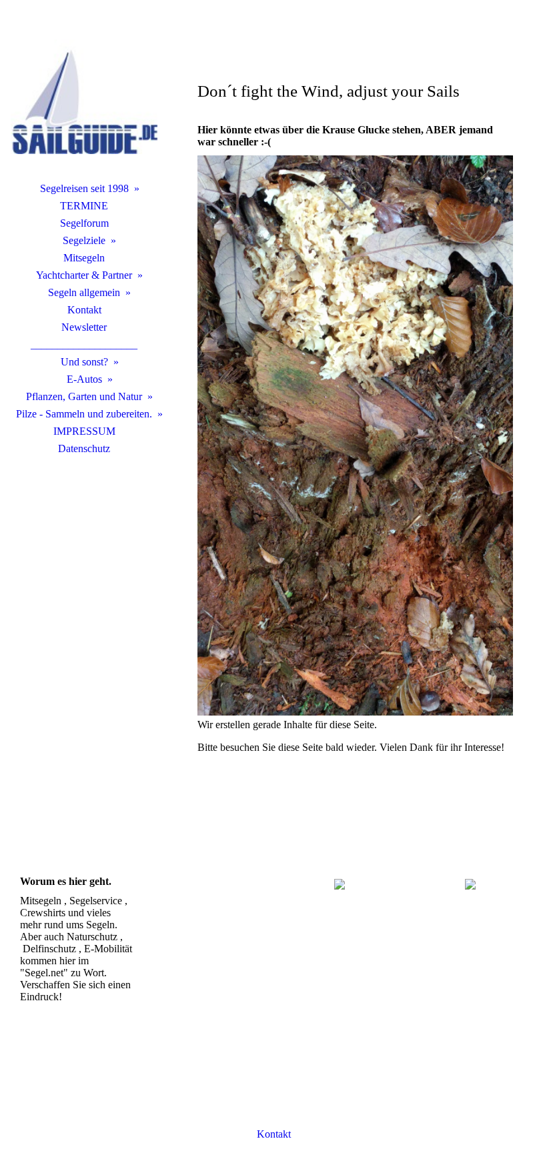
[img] (84, 97)
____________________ (84, 344)
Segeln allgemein (84, 292)
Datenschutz (84, 448)
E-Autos (84, 379)
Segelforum (84, 223)
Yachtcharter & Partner (84, 275)
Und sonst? (84, 361)
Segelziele (84, 240)
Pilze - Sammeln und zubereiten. (84, 413)
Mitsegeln (84, 257)
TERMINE (84, 205)
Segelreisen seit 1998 (84, 188)
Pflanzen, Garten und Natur (84, 396)
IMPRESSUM (84, 431)
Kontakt (84, 309)
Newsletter (84, 327)
